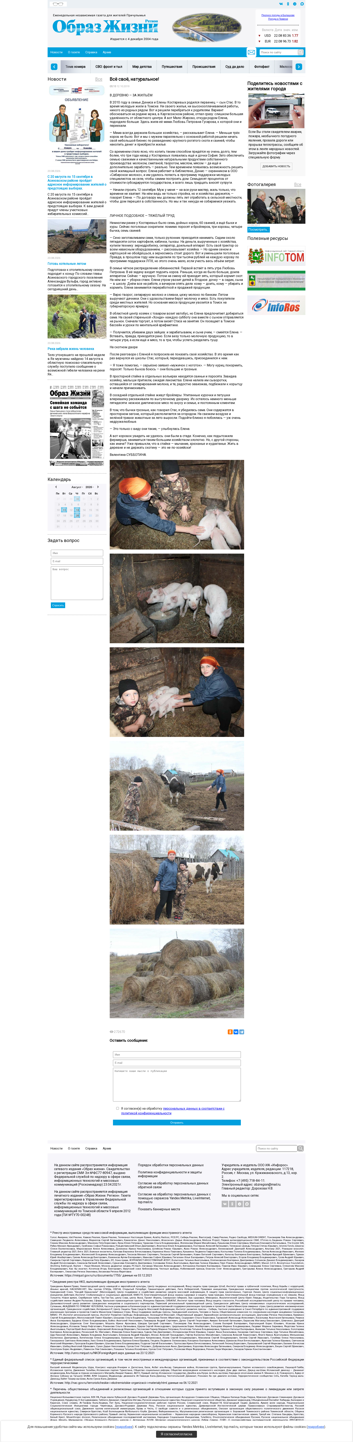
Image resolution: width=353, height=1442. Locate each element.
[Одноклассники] (230, 1031)
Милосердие (289, 67)
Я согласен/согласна (176, 1434)
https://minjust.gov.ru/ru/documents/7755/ (93, 1275)
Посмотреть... (258, 229)
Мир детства (142, 67)
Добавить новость (276, 166)
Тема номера (75, 67)
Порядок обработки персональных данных (171, 1165)
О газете (74, 52)
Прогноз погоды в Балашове (278, 15)
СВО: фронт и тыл (109, 67)
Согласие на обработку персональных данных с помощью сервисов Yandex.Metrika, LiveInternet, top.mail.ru (174, 1198)
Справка (91, 52)
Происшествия (203, 67)
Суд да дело (235, 67)
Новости (56, 52)
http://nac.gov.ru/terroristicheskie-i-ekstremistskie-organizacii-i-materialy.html (116, 1383)
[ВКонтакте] (235, 1031)
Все (98, 79)
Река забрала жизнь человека (71, 349)
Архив (107, 52)
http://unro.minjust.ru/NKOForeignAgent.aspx (94, 1353)
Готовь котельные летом (67, 264)
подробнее (124, 1427)
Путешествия (172, 67)
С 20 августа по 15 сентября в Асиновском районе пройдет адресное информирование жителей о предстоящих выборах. (77, 182)
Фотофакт (261, 67)
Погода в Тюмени (278, 19)
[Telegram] (241, 1031)
